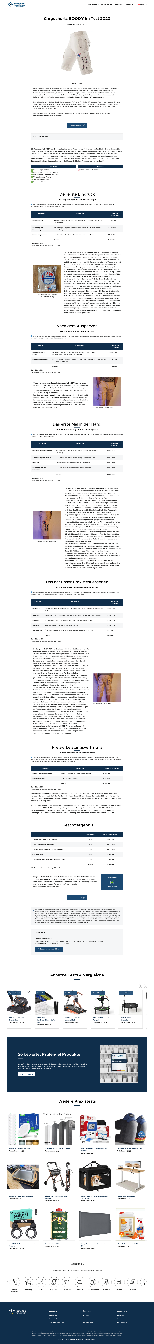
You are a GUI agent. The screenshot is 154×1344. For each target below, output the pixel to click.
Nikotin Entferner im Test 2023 (127, 1244)
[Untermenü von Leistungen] (98, 4)
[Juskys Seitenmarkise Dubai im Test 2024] (95, 1224)
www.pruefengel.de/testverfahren (46, 886)
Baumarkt (67, 1289)
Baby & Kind (54, 1289)
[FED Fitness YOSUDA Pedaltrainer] (19, 1002)
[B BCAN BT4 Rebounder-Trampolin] (130, 1002)
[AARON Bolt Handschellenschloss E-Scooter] (23, 1224)
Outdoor (119, 1289)
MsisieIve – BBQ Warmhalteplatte (21, 1196)
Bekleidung (28, 1289)
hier (60, 115)
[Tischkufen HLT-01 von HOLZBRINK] (59, 1129)
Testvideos (121, 1319)
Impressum (53, 1315)
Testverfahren (88, 1322)
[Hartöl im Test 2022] (59, 1224)
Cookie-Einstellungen (56, 1322)
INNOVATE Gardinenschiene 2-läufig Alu (46, 1020)
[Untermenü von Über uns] (123, 4)
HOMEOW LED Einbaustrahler (20, 1148)
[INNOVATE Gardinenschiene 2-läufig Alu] (47, 1002)
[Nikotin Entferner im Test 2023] (131, 1224)
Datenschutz (53, 1319)
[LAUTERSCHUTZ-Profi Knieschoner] (131, 1129)
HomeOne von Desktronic (126, 1196)
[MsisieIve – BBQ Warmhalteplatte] (23, 1176)
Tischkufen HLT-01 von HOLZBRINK (57, 1148)
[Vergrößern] (119, 381)
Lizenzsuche (87, 1319)
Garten (41, 1289)
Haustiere (132, 1289)
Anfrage (86, 1315)
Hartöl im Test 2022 (52, 1244)
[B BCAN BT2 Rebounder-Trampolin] (103, 1002)
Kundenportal (122, 1322)
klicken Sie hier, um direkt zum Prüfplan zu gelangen (85, 97)
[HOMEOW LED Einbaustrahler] (23, 1129)
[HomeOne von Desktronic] (131, 1176)
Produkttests (121, 1315)
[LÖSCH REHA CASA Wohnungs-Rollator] (59, 1176)
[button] (77, 136)
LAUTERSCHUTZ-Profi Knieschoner (129, 1148)
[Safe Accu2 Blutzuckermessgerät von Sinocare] (95, 1129)
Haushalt (40, 993)
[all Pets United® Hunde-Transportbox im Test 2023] (95, 1176)
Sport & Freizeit (14, 993)
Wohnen (80, 1289)
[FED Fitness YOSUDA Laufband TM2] (75, 1002)
